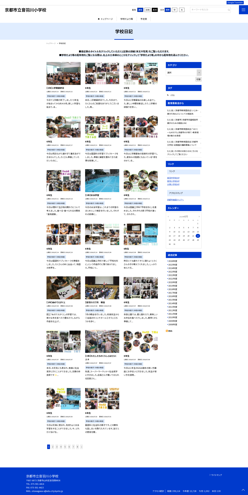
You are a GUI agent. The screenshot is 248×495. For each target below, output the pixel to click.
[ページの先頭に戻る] (243, 490)
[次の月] (199, 216)
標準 (168, 9)
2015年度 (172, 299)
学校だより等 (126, 18)
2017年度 (172, 292)
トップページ (107, 18)
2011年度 (172, 313)
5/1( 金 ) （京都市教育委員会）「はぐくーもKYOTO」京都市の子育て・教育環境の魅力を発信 (183, 132)
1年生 (172, 95)
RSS (170, 330)
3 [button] (56, 446)
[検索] (228, 9)
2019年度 (172, 285)
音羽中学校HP (173, 177)
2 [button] (52, 446)
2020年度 (172, 282)
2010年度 (172, 317)
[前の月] (168, 216)
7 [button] (73, 446)
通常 (140, 9)
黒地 (155, 9)
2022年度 (172, 275)
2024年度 (172, 268)
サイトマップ (216, 474)
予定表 (143, 18)
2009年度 (172, 320)
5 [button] (65, 446)
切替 (198, 79)
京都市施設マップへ (175, 199)
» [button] (81, 446)
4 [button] (60, 446)
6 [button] (69, 446)
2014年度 (172, 303)
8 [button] (77, 446)
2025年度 (172, 264)
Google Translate (235, 2)
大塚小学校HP (173, 184)
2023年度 (172, 271)
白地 (147, 9)
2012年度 (172, 310)
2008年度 (172, 324)
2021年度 (172, 278)
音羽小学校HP (173, 181)
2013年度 (172, 306)
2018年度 (172, 289)
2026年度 (172, 261)
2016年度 (172, 296)
